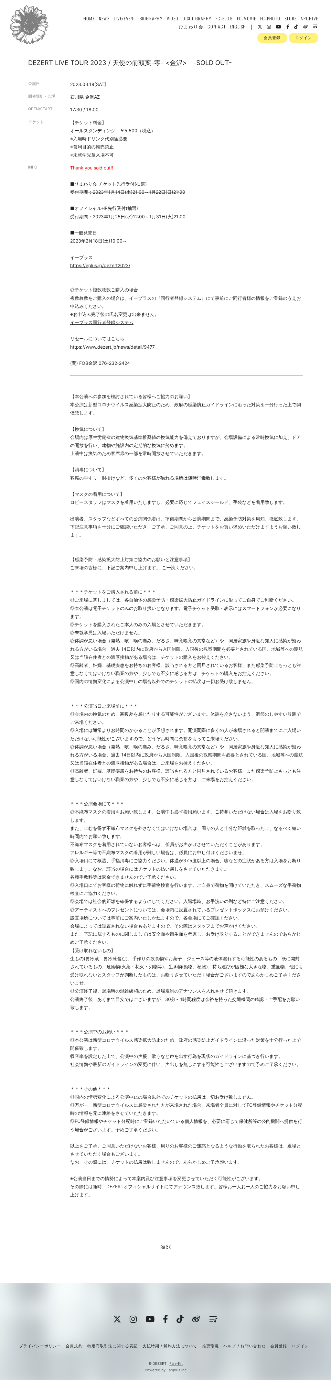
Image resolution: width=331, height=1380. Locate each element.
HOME (89, 18)
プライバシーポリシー (40, 1345)
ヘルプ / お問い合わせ (244, 1345)
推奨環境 (210, 1345)
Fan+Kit (176, 1363)
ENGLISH (238, 26)
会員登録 (272, 37)
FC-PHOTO (270, 18)
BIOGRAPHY (151, 18)
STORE (290, 18)
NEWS (104, 18)
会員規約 (74, 1345)
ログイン (303, 37)
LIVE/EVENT (124, 18)
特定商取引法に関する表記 (112, 1345)
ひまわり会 (191, 26)
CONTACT (217, 26)
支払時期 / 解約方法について (170, 1345)
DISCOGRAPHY (197, 18)
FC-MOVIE (246, 18)
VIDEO (172, 18)
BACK (165, 1247)
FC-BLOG (224, 18)
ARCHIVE (309, 18)
